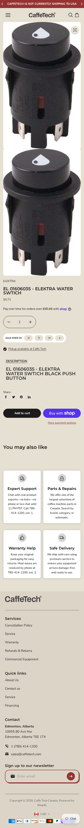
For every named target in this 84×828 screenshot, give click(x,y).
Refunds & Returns (18, 651)
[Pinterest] (21, 397)
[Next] (81, 3)
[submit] (71, 776)
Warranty (12, 642)
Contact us (12, 688)
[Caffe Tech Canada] (42, 15)
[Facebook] (5, 397)
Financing (12, 705)
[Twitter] (13, 397)
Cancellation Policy (18, 625)
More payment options (62, 423)
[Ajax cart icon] (76, 15)
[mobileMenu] (8, 15)
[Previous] (2, 3)
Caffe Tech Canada (46, 801)
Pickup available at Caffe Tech (27, 349)
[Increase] (30, 322)
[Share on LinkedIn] (29, 397)
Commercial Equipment (21, 659)
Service (10, 634)
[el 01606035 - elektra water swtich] (75, 30)
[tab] (16, 361)
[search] (70, 15)
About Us (12, 680)
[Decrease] (8, 322)
